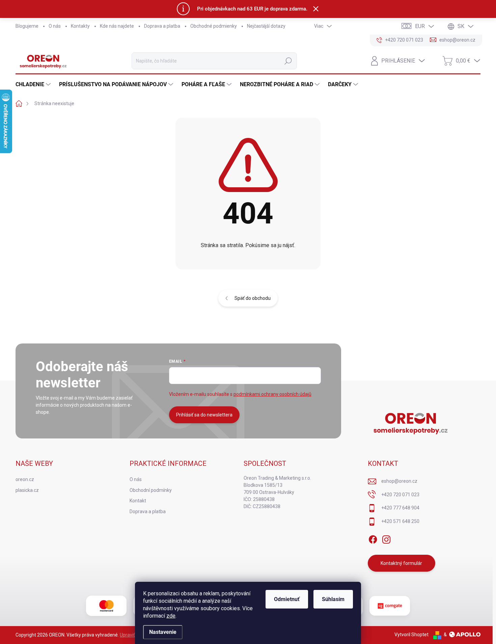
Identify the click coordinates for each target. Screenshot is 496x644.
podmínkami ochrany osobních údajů (272, 394)
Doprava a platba (162, 26)
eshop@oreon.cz (399, 481)
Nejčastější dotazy (266, 26)
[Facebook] (373, 538)
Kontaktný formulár (401, 563)
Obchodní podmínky (151, 490)
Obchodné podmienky (213, 26)
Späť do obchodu (253, 298)
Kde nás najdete (117, 26)
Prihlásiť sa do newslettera (204, 415)
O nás (55, 26)
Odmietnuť (287, 599)
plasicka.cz (27, 490)
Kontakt (138, 500)
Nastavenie (162, 632)
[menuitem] (34, 84)
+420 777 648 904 (400, 507)
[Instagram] (386, 538)
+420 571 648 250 (400, 521)
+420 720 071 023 (400, 494)
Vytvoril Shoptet (411, 634)
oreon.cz (25, 479)
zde (170, 616)
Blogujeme (27, 26)
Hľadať (288, 61)
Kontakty (80, 26)
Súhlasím (333, 599)
